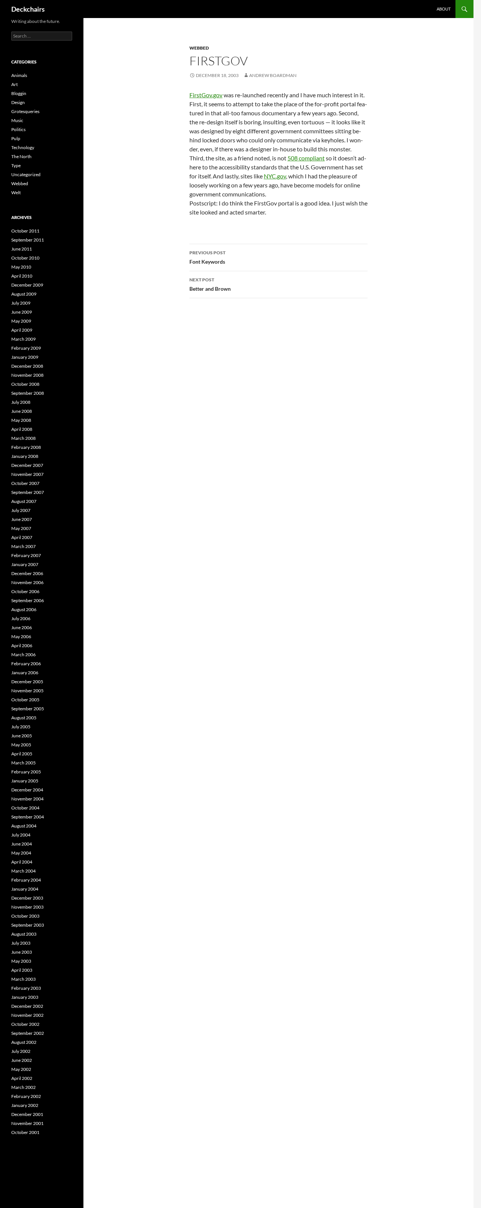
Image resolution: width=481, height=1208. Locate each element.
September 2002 (27, 1033)
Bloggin (18, 93)
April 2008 (21, 429)
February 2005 (26, 772)
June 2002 (21, 1060)
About (444, 8)
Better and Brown (210, 284)
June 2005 (21, 735)
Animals (19, 75)
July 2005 (20, 726)
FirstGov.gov (205, 94)
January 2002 (24, 1105)
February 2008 (26, 447)
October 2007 (25, 483)
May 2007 (21, 528)
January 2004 (24, 889)
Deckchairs (28, 9)
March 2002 (23, 1087)
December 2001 (27, 1114)
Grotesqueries (25, 111)
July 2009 (20, 303)
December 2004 (27, 790)
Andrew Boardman (272, 75)
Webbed (199, 48)
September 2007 (27, 492)
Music (17, 120)
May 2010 (21, 267)
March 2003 (23, 979)
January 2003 (24, 997)
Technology (22, 147)
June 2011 (21, 249)
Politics (18, 129)
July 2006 (20, 618)
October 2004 (25, 808)
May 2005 (21, 744)
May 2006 (21, 636)
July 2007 (20, 510)
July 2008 (20, 402)
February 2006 (26, 663)
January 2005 (24, 781)
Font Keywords (207, 257)
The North (21, 156)
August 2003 (23, 934)
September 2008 (27, 393)
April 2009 (21, 330)
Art (14, 84)
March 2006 (23, 654)
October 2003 (25, 916)
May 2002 (21, 1069)
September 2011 (27, 240)
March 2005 (23, 763)
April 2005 (21, 754)
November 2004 (27, 799)
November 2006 (27, 582)
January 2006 (24, 672)
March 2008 (23, 438)
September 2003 (27, 925)
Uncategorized (26, 174)
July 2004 (20, 835)
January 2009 (24, 357)
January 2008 (24, 456)
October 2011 (25, 231)
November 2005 (27, 690)
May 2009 (21, 321)
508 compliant (306, 158)
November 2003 (27, 907)
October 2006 (25, 591)
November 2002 (27, 1015)
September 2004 (27, 817)
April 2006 (21, 645)
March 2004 (23, 871)
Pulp (15, 138)
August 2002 (23, 1042)
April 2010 (21, 276)
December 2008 (27, 366)
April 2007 (21, 537)
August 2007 (23, 501)
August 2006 (23, 609)
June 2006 (21, 627)
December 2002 (27, 1006)
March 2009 (23, 339)
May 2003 (21, 961)
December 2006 (27, 573)
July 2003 (20, 943)
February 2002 (26, 1096)
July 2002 (20, 1051)
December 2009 (27, 285)
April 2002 (21, 1078)
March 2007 (23, 546)
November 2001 (27, 1123)
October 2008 (25, 384)
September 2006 (27, 600)
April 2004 (21, 862)
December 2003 (27, 898)
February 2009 (26, 348)
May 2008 (21, 420)
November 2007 (27, 474)
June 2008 (21, 411)
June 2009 (21, 312)
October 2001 (25, 1132)
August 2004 (23, 826)
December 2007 (27, 465)
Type (16, 165)
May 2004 (21, 853)
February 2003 (26, 988)
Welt (16, 192)
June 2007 (21, 519)
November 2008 (27, 375)
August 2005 (23, 717)
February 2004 (26, 880)
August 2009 (23, 294)
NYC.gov (275, 176)
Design (18, 102)
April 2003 (21, 970)
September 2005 (27, 708)
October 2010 (25, 258)
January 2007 (24, 564)
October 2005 (25, 699)
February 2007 (26, 555)
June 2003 (21, 952)
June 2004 (21, 844)
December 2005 (27, 681)
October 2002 (25, 1024)
